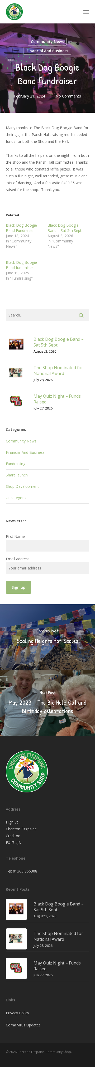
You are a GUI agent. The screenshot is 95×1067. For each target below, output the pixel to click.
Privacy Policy (17, 1012)
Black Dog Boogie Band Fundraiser (21, 228)
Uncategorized (18, 497)
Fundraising (15, 463)
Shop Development (22, 486)
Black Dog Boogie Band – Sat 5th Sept (65, 228)
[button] (86, 11)
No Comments (68, 96)
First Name (15, 536)
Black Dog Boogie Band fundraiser (21, 265)
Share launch (17, 475)
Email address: (18, 558)
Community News (47, 41)
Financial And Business (47, 50)
